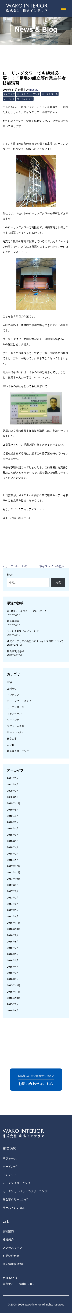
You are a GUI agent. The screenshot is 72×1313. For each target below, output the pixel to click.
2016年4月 (13, 966)
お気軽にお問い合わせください (36, 1080)
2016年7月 (13, 947)
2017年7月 (13, 897)
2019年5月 (13, 809)
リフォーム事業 (15, 726)
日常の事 (12, 738)
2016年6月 (13, 954)
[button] (63, 9)
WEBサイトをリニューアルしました (27, 611)
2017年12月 (13, 866)
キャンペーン (14, 713)
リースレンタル (25, 98)
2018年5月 (13, 841)
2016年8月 (13, 941)
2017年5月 (13, 910)
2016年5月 (13, 960)
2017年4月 (13, 916)
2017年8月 (13, 891)
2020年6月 (13, 797)
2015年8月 (13, 1010)
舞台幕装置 (13, 621)
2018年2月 (13, 853)
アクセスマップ (12, 1247)
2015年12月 (13, 985)
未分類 (10, 744)
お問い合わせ (11, 1256)
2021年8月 (13, 778)
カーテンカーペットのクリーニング (25, 1191)
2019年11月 (13, 803)
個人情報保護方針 (14, 1264)
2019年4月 (13, 816)
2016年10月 (13, 929)
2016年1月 (13, 979)
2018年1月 (13, 859)
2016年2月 (13, 972)
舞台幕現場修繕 (15, 651)
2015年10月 (13, 998)
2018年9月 (13, 822)
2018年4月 (13, 847)
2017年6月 (13, 903)
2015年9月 (13, 1004)
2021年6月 (13, 784)
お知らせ (12, 688)
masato (33, 89)
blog (9, 682)
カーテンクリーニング (28, 93)
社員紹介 (8, 1239)
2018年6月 (13, 834)
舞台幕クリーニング (18, 751)
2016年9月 (13, 935)
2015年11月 (13, 991)
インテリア (9, 93)
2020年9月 (13, 790)
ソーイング (9, 98)
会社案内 (8, 1231)
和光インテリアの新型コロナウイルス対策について (35, 641)
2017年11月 (13, 872)
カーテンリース (50, 93)
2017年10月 (13, 878)
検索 (10, 575)
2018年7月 (13, 828)
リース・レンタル (14, 1207)
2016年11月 (13, 922)
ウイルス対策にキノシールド (23, 631)
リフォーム (10, 1158)
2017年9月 (13, 885)
